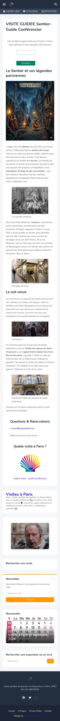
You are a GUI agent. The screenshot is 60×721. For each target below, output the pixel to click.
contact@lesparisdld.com (22, 428)
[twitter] (30, 697)
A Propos (22, 711)
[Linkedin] (36, 697)
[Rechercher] (56, 4)
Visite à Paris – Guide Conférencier (30, 478)
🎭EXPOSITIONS (49, 11)
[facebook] (23, 697)
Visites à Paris (19, 494)
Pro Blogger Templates (35, 715)
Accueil (11, 711)
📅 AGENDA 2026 (11, 11)
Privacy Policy (35, 711)
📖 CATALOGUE (30, 11)
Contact (48, 711)
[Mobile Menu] (4, 4)
